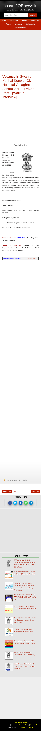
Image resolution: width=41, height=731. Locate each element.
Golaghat (24, 480)
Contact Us (33, 725)
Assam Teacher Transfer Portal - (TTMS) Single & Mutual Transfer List (25, 597)
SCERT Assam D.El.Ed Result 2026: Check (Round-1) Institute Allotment (24, 666)
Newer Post (7, 491)
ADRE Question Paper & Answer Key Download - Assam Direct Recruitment (24, 620)
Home (14, 491)
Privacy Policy (24, 725)
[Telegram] (31, 503)
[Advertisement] (20, 50)
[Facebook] (10, 503)
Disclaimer (14, 725)
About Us (7, 725)
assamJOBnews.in (20, 5)
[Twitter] (15, 503)
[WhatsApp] (26, 503)
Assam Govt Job (15, 480)
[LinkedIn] (21, 503)
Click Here (31, 258)
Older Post (35, 491)
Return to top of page (20, 722)
